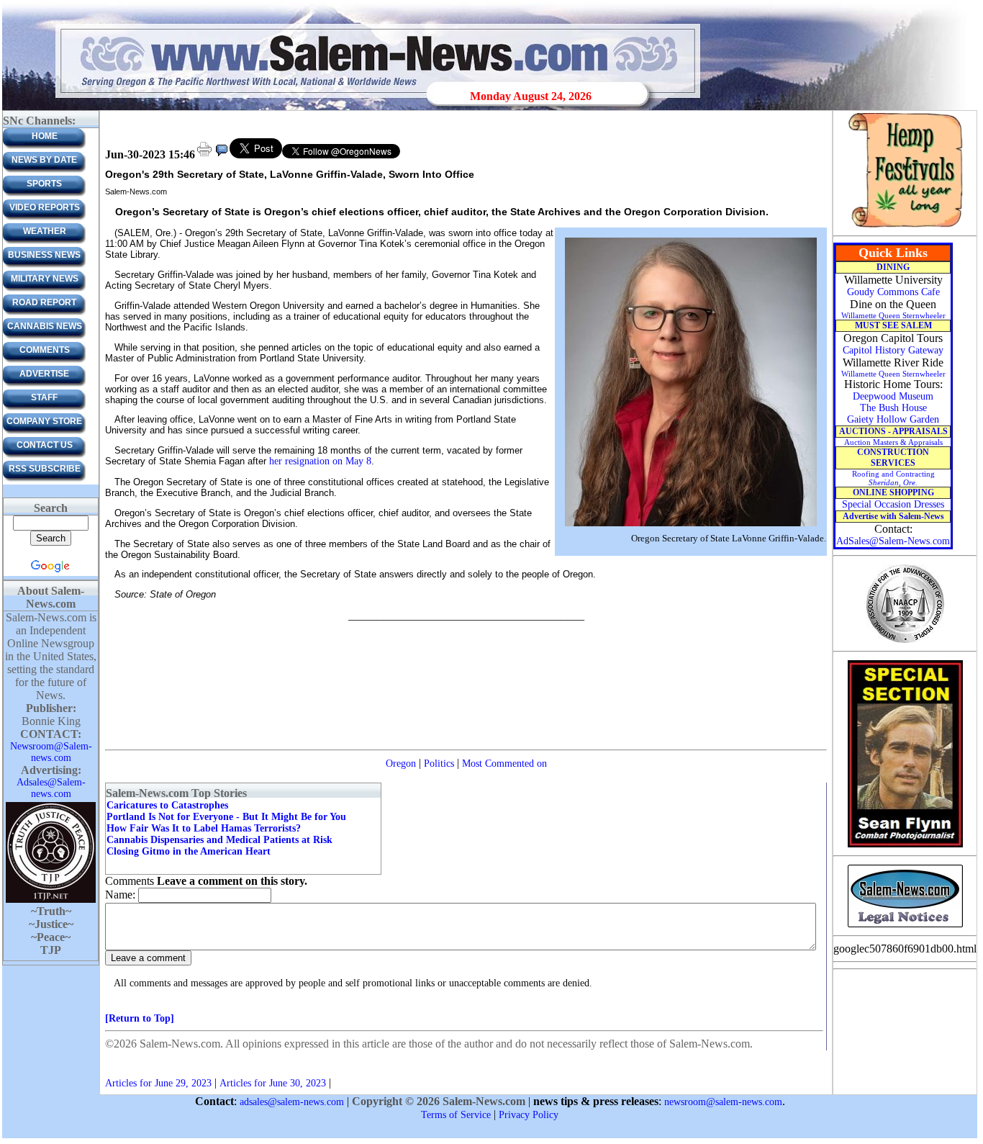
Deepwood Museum (893, 396)
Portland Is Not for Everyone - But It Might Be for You (226, 816)
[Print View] (204, 155)
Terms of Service (456, 1114)
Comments (44, 350)
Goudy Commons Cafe (893, 292)
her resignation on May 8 (320, 461)
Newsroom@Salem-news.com (51, 752)
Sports (44, 184)
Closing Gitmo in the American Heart (189, 851)
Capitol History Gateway (893, 350)
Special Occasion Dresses (893, 504)
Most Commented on (504, 763)
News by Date (44, 160)
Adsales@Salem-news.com (51, 788)
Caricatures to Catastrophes (167, 805)
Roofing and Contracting (893, 478)
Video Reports (44, 207)
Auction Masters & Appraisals (893, 442)
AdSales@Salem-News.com (893, 541)
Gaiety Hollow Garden (893, 419)
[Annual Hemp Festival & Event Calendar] (905, 226)
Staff (44, 397)
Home (45, 136)
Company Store (44, 421)
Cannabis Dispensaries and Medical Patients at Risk (219, 839)
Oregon (401, 763)
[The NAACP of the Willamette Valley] (905, 641)
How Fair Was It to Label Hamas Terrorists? (204, 828)
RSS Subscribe (45, 469)
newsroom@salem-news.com (723, 1101)
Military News (44, 279)
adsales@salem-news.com (292, 1101)
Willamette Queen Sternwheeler (893, 315)
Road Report (44, 302)
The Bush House (893, 407)
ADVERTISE (44, 374)
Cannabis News (44, 326)
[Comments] (222, 155)
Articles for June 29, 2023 (158, 1083)
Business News (44, 255)
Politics (439, 763)
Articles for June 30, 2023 (272, 1083)
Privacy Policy (528, 1114)
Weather (44, 231)
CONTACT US (45, 445)
